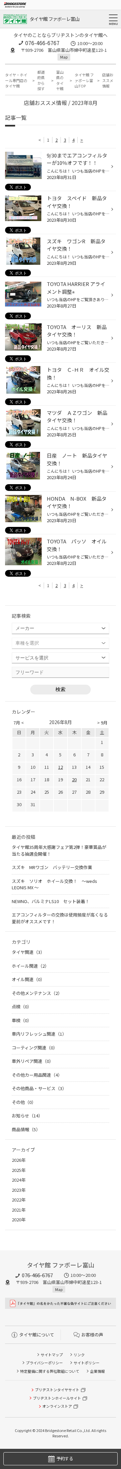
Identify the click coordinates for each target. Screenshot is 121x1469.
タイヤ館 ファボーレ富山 (55, 18)
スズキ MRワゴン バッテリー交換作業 (52, 867)
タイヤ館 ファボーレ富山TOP (84, 80)
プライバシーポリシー (44, 1362)
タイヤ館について (36, 1334)
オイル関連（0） (28, 979)
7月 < (18, 722)
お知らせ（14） (27, 1115)
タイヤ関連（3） (28, 952)
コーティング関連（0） (34, 1047)
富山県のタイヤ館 (60, 80)
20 (74, 779)
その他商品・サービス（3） (39, 1088)
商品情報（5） (26, 1129)
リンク (79, 1354)
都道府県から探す (41, 80)
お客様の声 (92, 1334)
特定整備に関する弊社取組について (49, 1371)
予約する (64, 1458)
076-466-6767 (42, 43)
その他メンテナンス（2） (37, 993)
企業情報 (97, 1371)
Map (64, 57)
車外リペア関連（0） (32, 1061)
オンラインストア (57, 1406)
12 (60, 767)
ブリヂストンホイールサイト (57, 1398)
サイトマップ (52, 1354)
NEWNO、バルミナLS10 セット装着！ (50, 901)
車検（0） (22, 1020)
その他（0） (24, 1102)
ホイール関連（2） (30, 966)
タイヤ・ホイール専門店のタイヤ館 (16, 80)
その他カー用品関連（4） (37, 1075)
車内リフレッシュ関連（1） (39, 1034)
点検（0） (22, 1006)
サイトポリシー (86, 1362)
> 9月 (102, 722)
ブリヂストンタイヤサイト (57, 1389)
